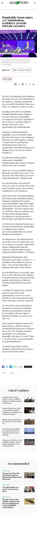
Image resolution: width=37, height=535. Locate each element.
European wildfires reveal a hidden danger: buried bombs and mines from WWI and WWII (12, 443)
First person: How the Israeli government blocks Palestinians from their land (12, 476)
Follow (28, 367)
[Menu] (2, 3)
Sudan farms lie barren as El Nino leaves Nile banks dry (12, 421)
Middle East (6, 471)
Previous (2, 43)
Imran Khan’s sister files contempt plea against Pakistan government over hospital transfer (12, 411)
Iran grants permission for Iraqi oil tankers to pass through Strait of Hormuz (11, 432)
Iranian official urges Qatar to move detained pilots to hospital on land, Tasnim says (12, 400)
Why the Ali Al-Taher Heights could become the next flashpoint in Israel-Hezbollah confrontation (11, 503)
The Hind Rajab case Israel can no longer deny (10, 489)
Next (34, 43)
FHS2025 (12, 373)
